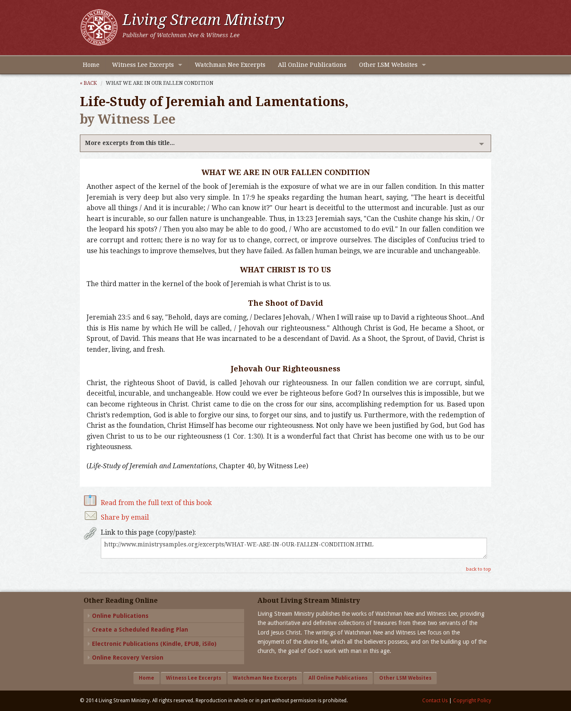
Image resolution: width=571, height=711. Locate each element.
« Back (88, 83)
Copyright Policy (472, 700)
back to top (478, 569)
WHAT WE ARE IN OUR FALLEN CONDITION (159, 83)
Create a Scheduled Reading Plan (140, 629)
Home (91, 64)
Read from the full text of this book (156, 503)
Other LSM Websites (388, 64)
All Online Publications (312, 64)
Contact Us (435, 700)
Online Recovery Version (127, 657)
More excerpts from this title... (130, 143)
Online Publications (120, 615)
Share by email (125, 517)
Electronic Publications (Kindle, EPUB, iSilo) (154, 643)
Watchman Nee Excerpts (230, 64)
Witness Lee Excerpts (143, 64)
